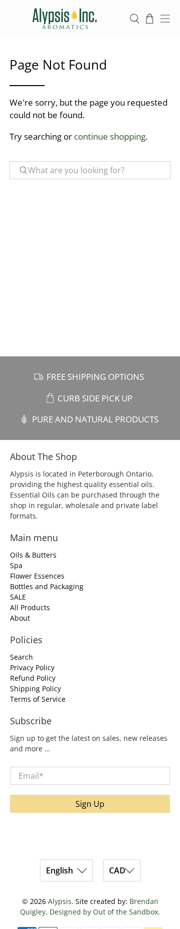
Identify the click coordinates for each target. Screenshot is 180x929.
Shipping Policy (35, 688)
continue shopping (110, 136)
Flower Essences (37, 576)
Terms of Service (38, 699)
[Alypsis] (65, 19)
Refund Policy (33, 678)
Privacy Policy (32, 667)
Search (21, 657)
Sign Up (90, 803)
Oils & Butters (33, 555)
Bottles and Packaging (47, 586)
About (20, 618)
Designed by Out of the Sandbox (104, 911)
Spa (16, 565)
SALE (18, 597)
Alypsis (60, 901)
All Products (30, 607)
